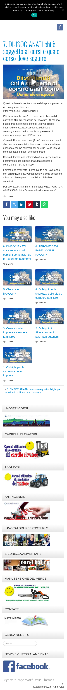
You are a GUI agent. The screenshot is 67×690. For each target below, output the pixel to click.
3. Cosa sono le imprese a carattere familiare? (15, 332)
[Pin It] (29, 204)
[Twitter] (14, 204)
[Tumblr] (36, 204)
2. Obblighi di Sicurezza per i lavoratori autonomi (47, 332)
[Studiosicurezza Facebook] (60, 27)
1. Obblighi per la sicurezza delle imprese (13, 371)
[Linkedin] (21, 204)
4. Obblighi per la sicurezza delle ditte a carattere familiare (48, 293)
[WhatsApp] (44, 204)
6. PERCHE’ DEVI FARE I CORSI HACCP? (46, 250)
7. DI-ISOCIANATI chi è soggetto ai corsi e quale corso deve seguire (31, 51)
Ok (34, 15)
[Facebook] (6, 204)
